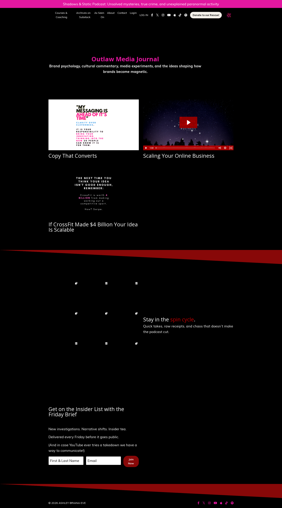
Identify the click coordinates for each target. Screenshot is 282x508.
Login (133, 13)
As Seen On (99, 15)
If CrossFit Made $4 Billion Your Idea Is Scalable (93, 227)
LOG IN (144, 15)
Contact (122, 13)
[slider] (185, 148)
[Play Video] (146, 148)
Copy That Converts (72, 155)
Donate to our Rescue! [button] (206, 15)
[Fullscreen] (231, 148)
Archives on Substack (83, 15)
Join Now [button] (131, 461)
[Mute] (219, 148)
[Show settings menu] (225, 148)
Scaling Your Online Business (178, 155)
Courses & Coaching (61, 15)
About (111, 13)
